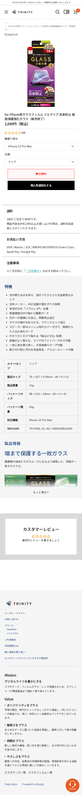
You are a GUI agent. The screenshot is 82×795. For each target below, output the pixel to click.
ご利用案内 (32, 271)
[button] (13, 133)
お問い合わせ (11, 619)
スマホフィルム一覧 (40, 772)
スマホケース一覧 (15, 772)
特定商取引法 (11, 645)
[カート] (75, 12)
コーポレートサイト (15, 613)
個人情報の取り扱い (15, 652)
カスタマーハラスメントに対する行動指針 (26, 658)
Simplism (11, 34)
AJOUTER (11, 633)
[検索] (57, 12)
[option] (41, 201)
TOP (6, 22)
